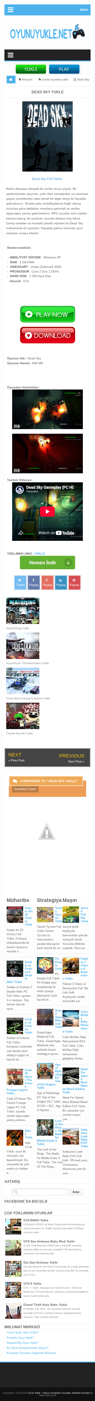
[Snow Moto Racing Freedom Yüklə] (43, 681)
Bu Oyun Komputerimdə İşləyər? (27, 1348)
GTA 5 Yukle (32, 1283)
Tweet (20, 585)
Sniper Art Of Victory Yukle (28, 916)
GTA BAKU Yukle (35, 1220)
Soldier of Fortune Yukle (28, 1026)
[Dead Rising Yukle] (43, 611)
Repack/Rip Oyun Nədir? (22, 1342)
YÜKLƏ (39, 553)
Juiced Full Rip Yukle (84, 914)
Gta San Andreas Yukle (40, 1262)
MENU (84, 9)
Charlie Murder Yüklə (19, 733)
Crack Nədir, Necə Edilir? (23, 1332)
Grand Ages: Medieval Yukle (59, 1019)
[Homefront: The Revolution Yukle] (43, 646)
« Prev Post (16, 760)
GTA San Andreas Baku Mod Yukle (49, 1241)
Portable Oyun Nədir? (20, 1337)
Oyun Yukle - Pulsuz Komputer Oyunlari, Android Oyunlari (59, 1393)
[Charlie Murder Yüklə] (43, 716)
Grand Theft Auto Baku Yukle (45, 1304)
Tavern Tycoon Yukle (59, 914)
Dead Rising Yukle (17, 628)
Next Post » (76, 761)
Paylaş (33, 585)
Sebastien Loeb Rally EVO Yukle (84, 1138)
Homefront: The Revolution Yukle (27, 663)
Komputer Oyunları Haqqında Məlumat (31, 1353)
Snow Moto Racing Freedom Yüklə (28, 698)
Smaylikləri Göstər (25, 789)
